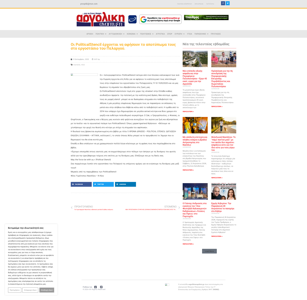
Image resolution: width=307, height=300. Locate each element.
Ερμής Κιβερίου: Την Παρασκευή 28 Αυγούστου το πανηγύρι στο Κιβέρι (222, 207)
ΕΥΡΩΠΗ (178, 34)
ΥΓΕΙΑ (189, 34)
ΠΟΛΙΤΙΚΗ (100, 34)
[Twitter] (228, 3)
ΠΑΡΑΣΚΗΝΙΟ (200, 34)
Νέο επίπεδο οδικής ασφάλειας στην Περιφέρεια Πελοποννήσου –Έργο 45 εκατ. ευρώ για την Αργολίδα (195, 77)
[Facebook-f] (223, 3)
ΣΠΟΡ (169, 34)
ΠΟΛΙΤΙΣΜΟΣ (145, 34)
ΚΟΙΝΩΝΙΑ (131, 34)
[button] (81, 184)
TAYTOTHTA (210, 4)
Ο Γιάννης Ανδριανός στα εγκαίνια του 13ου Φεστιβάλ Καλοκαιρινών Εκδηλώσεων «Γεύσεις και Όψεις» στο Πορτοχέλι (195, 210)
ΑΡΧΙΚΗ (89, 34)
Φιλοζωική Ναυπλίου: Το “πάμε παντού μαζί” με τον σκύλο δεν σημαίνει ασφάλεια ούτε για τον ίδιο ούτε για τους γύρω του (223, 143)
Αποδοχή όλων (47, 290)
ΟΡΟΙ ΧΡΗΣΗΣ (199, 4)
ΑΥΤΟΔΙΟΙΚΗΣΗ (115, 34)
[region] (31, 259)
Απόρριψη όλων (30, 290)
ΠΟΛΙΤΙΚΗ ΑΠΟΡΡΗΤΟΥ (184, 4)
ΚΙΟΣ (83, 65)
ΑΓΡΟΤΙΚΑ (160, 34)
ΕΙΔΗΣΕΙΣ (77, 65)
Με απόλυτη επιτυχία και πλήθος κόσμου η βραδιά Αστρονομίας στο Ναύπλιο (195, 141)
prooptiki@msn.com (88, 4)
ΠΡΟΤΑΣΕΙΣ (216, 34)
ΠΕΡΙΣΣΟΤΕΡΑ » (188, 111)
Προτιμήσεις (15, 290)
